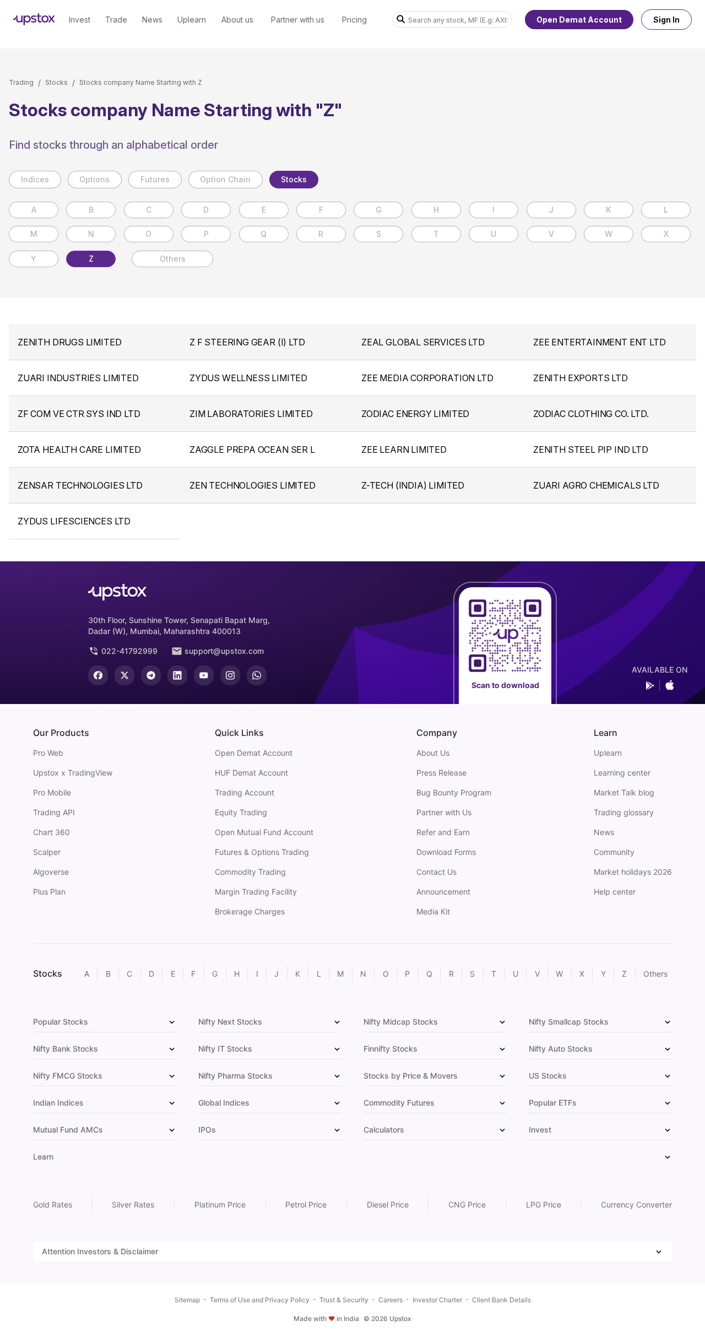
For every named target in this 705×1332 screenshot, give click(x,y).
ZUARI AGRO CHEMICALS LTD (596, 485)
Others (173, 258)
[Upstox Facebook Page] (98, 675)
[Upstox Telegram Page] (151, 675)
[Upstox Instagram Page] (230, 675)
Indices (35, 179)
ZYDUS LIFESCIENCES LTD (74, 521)
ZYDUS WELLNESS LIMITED (248, 377)
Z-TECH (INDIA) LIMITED (412, 485)
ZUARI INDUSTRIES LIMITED (78, 377)
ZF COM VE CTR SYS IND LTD (79, 413)
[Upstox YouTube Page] (204, 675)
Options (94, 179)
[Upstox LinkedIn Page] (177, 675)
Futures (155, 179)
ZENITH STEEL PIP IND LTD (590, 449)
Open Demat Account (579, 19)
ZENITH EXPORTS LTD (580, 377)
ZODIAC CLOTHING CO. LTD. (591, 413)
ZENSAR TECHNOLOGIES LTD (80, 485)
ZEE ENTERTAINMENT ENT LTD (599, 342)
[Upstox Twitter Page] (124, 675)
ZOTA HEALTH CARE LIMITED (79, 449)
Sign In (666, 19)
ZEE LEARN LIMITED (404, 449)
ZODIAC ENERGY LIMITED (415, 413)
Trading (21, 82)
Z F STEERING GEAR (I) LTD (247, 342)
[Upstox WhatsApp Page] (257, 675)
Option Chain (225, 179)
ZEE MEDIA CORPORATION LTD (427, 377)
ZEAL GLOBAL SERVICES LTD (423, 342)
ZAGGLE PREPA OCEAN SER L (252, 449)
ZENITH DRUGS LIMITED (69, 342)
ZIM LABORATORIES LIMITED (251, 413)
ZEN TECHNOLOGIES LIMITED (252, 485)
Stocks (56, 82)
